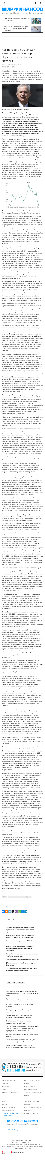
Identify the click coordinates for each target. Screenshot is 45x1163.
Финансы (5, 1083)
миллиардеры (13, 897)
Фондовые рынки (30, 1089)
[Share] (35, 3)
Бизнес (4, 1089)
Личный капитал (8, 1110)
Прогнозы (28, 1110)
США (4, 897)
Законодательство (8, 1080)
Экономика (6, 1086)
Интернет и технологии (10, 1092)
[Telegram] (9, 911)
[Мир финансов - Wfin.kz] (22, 11)
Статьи (4, 1101)
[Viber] (16, 911)
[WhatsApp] (19, 911)
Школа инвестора (8, 1107)
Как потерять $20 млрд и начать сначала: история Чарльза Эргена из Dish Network (18, 55)
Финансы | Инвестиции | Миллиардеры (10, 1114)
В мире (26, 1083)
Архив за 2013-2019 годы (10, 1130)
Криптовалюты (29, 1086)
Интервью (27, 1104)
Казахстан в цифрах (31, 1113)
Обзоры (4, 1104)
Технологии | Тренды (31, 1101)
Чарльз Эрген (25, 897)
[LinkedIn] (25, 911)
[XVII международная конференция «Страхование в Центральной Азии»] (22, 1067)
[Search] (40, 3)
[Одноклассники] (6, 911)
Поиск (26, 1095)
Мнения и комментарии (32, 1107)
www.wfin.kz (11, 1146)
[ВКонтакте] (3, 911)
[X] (13, 911)
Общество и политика (32, 1080)
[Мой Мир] (22, 911)
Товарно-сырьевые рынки (33, 1092)
